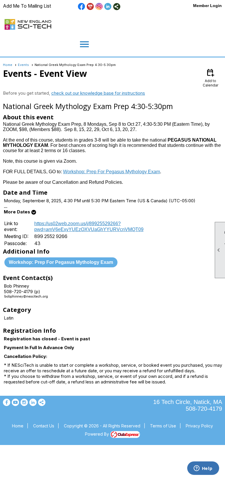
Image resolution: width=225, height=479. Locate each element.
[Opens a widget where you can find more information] (203, 468)
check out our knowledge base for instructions (98, 93)
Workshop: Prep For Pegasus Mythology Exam (111, 171)
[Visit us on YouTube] (90, 6)
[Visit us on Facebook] (81, 6)
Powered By (97, 434)
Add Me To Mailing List (27, 6)
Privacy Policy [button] (199, 425)
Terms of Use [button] (163, 425)
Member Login (207, 5)
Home (7, 65)
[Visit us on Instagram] (99, 6)
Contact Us (43, 425)
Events (23, 65)
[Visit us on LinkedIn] (108, 6)
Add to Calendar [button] (210, 77)
